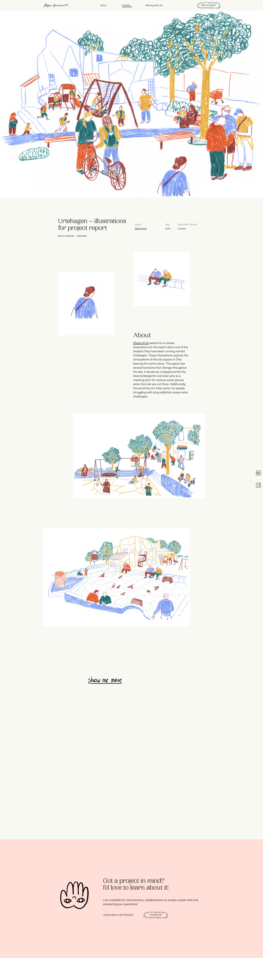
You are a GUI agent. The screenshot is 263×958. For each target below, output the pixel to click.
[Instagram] (258, 485)
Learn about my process (118, 915)
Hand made (82, 236)
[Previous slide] (154, 680)
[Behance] (258, 473)
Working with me (154, 5)
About (103, 5)
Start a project (208, 5)
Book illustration (66, 236)
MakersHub (141, 228)
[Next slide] (169, 680)
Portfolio (126, 5)
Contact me (155, 914)
